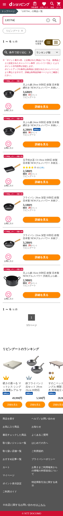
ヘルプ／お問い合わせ (43, 418)
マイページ (8, 475)
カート (6, 467)
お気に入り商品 (11, 426)
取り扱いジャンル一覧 (14, 443)
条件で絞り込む (18, 52)
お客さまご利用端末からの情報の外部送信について (44, 470)
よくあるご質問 (40, 435)
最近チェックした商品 (14, 435)
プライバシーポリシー (43, 459)
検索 (55, 20)
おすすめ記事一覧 (12, 459)
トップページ (8, 11)
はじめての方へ (40, 443)
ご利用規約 (37, 451)
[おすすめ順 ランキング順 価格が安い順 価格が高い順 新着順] (47, 52)
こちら (42, 505)
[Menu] (4, 4)
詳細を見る (41, 106)
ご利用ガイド (10, 491)
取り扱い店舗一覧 (12, 451)
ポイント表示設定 (12, 483)
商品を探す (8, 418)
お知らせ (36, 426)
